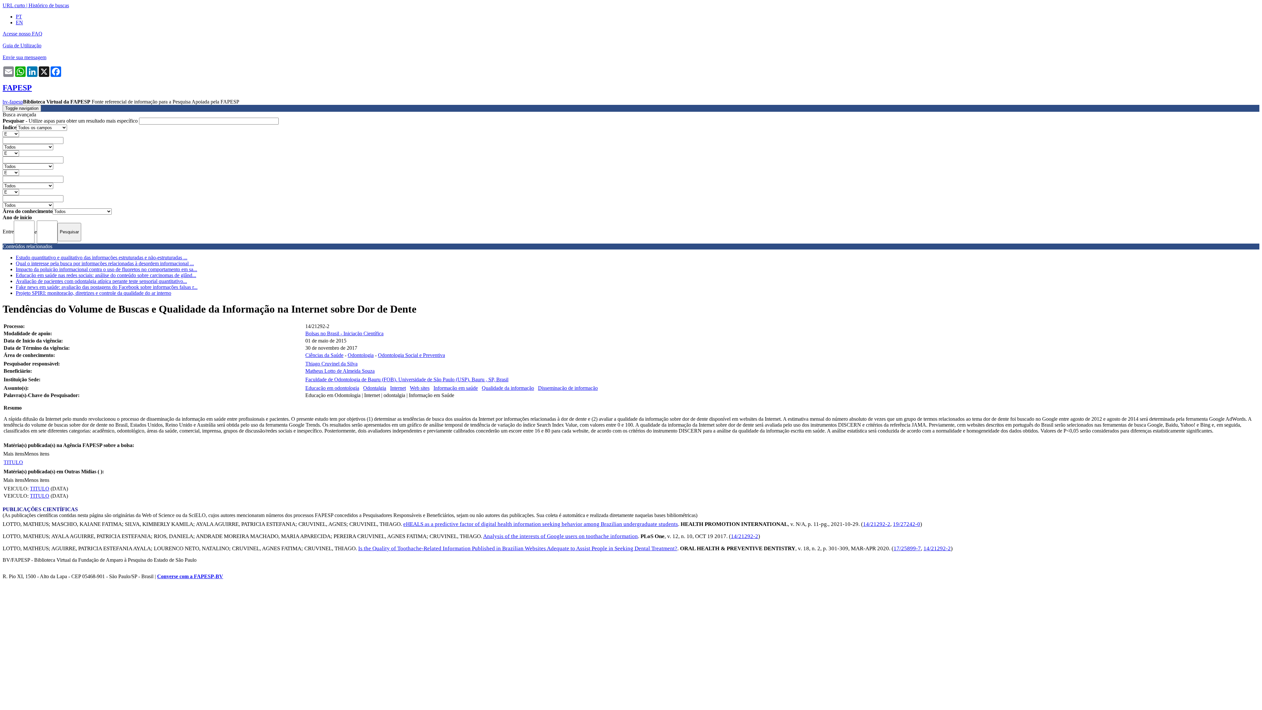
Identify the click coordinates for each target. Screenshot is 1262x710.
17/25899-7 (907, 548)
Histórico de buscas (49, 5)
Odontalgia (374, 388)
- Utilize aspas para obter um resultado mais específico (71, 121)
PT (19, 16)
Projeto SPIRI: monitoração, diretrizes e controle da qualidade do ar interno (93, 293)
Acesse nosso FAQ (22, 33)
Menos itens (36, 454)
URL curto (14, 5)
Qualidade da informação (508, 388)
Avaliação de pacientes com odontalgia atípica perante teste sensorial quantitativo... (101, 281)
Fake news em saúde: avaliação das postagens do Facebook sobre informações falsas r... (107, 287)
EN (19, 22)
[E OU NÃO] (11, 133)
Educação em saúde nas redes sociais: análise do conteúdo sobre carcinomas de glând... (106, 275)
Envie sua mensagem (24, 57)
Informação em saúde (455, 388)
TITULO (13, 462)
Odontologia (361, 355)
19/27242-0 (906, 524)
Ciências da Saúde (324, 355)
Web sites (420, 388)
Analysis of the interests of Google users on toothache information (560, 536)
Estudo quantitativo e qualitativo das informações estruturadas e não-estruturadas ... (101, 257)
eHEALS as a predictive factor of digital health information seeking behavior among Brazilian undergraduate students (540, 524)
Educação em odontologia (332, 388)
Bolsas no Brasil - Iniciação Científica (344, 333)
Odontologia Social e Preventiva (411, 355)
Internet (398, 388)
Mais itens (13, 454)
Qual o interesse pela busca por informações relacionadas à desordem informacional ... (105, 263)
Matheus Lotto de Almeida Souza (340, 371)
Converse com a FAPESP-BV (190, 576)
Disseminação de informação (568, 388)
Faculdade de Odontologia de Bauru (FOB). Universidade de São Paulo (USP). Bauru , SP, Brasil (406, 379)
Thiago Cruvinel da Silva (331, 364)
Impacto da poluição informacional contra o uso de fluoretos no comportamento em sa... (106, 269)
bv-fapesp (13, 102)
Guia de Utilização (22, 45)
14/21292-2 (876, 524)
